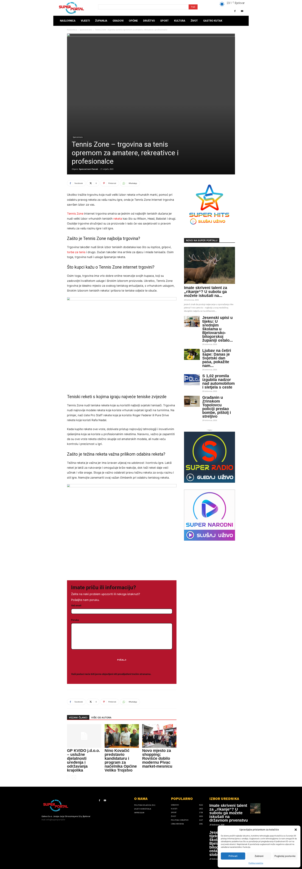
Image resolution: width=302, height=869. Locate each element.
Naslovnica (72, 29)
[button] (295, 829)
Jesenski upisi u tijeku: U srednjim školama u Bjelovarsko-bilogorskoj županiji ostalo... (217, 328)
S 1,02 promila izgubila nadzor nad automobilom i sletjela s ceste (218, 381)
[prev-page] (69, 777)
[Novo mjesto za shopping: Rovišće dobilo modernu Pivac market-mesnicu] (159, 736)
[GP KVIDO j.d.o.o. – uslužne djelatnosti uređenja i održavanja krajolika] (84, 736)
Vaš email (76, 605)
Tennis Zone (75, 213)
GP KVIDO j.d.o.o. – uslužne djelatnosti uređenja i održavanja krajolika (83, 760)
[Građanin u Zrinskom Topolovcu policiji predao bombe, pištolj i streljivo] (192, 401)
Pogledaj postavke (285, 856)
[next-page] (74, 777)
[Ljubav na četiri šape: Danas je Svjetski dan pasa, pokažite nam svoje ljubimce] (192, 354)
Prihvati (233, 856)
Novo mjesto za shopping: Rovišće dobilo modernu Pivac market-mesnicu (157, 758)
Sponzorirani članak (88, 169)
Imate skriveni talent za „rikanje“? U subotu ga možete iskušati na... (205, 291)
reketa (117, 218)
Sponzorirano (86, 29)
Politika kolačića (256, 863)
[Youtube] (242, 11)
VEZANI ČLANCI (78, 717)
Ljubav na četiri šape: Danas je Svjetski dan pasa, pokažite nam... (216, 358)
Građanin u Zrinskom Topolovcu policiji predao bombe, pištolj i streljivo (216, 406)
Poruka (75, 620)
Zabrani (259, 856)
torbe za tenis (76, 252)
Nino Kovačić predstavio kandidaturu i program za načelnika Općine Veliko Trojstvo (121, 760)
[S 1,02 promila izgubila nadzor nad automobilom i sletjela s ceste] (192, 379)
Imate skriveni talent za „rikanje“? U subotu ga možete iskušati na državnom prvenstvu (228, 812)
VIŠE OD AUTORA (101, 717)
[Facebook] (235, 11)
